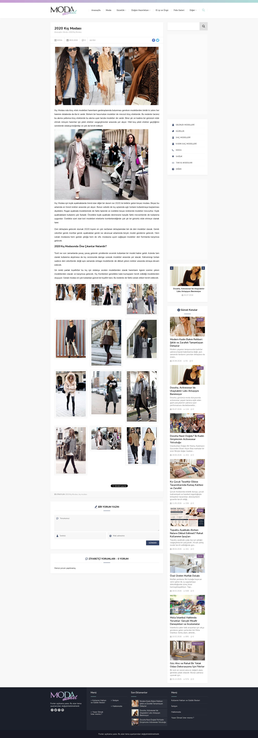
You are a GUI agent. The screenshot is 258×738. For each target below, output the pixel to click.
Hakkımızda (117, 706)
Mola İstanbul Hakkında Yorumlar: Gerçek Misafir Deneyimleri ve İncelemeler (185, 621)
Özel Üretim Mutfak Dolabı (185, 575)
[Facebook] (52, 710)
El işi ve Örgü (162, 10)
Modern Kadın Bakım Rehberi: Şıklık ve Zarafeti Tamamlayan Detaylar (186, 342)
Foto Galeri (179, 10)
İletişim (116, 700)
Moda (108, 10)
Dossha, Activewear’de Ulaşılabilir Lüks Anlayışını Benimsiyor (184, 391)
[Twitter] (55, 710)
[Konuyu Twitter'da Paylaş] (157, 40)
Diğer (192, 10)
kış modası (83, 494)
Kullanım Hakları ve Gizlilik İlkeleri (98, 701)
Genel (200, 319)
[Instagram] (62, 710)
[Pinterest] (59, 710)
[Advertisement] (187, 74)
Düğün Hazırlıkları (140, 10)
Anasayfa (96, 10)
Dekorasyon (198, 643)
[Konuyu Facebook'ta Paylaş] (153, 40)
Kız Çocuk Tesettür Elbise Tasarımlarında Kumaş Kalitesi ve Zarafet (186, 485)
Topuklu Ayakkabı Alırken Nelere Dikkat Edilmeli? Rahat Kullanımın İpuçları (186, 533)
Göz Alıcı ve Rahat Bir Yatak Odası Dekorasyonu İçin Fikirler (187, 665)
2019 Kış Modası (71, 494)
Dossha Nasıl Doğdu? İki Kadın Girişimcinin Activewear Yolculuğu (188, 290)
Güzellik (120, 10)
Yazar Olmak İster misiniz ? (97, 713)
